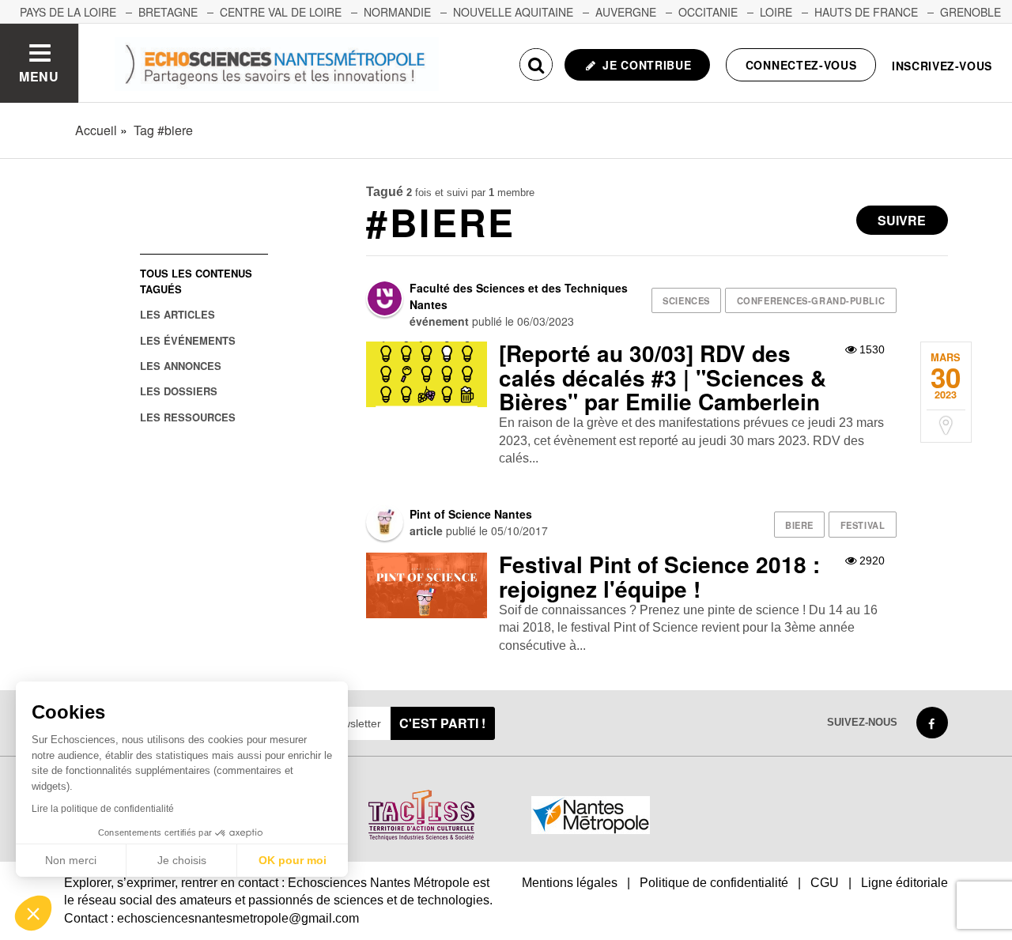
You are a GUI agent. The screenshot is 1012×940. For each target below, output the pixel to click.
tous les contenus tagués (196, 281)
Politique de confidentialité (714, 882)
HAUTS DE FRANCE (866, 12)
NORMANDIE (397, 12)
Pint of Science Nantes (471, 514)
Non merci (70, 860)
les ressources (188, 417)
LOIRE (776, 12)
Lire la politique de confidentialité (103, 808)
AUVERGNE (625, 12)
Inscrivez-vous (942, 66)
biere (799, 525)
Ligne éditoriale (904, 882)
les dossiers (178, 390)
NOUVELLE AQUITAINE (513, 12)
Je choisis (181, 860)
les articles (177, 314)
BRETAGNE (168, 12)
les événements (188, 340)
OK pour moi (293, 860)
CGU (824, 882)
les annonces (180, 365)
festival (862, 525)
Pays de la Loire (68, 12)
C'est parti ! (442, 723)
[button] (33, 913)
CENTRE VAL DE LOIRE (281, 12)
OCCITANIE (708, 12)
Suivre (902, 220)
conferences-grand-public (811, 300)
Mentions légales (569, 882)
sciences (686, 300)
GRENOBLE (970, 12)
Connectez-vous (801, 65)
